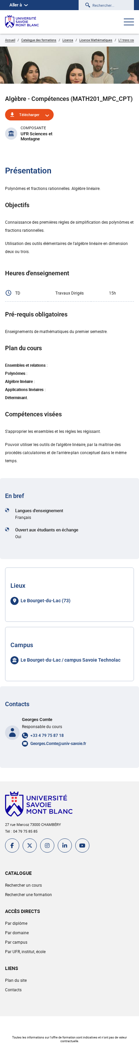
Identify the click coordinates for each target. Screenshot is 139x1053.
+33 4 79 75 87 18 (47, 735)
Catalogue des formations (38, 40)
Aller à (15, 4)
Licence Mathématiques (95, 40)
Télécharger (29, 114)
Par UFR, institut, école (25, 951)
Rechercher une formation (28, 894)
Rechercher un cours (23, 885)
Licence (67, 40)
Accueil (10, 40)
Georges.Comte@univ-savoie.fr (58, 743)
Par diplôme (16, 923)
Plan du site (16, 980)
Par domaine (17, 932)
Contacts (13, 989)
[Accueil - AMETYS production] (22, 22)
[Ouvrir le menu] (129, 23)
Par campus (16, 942)
